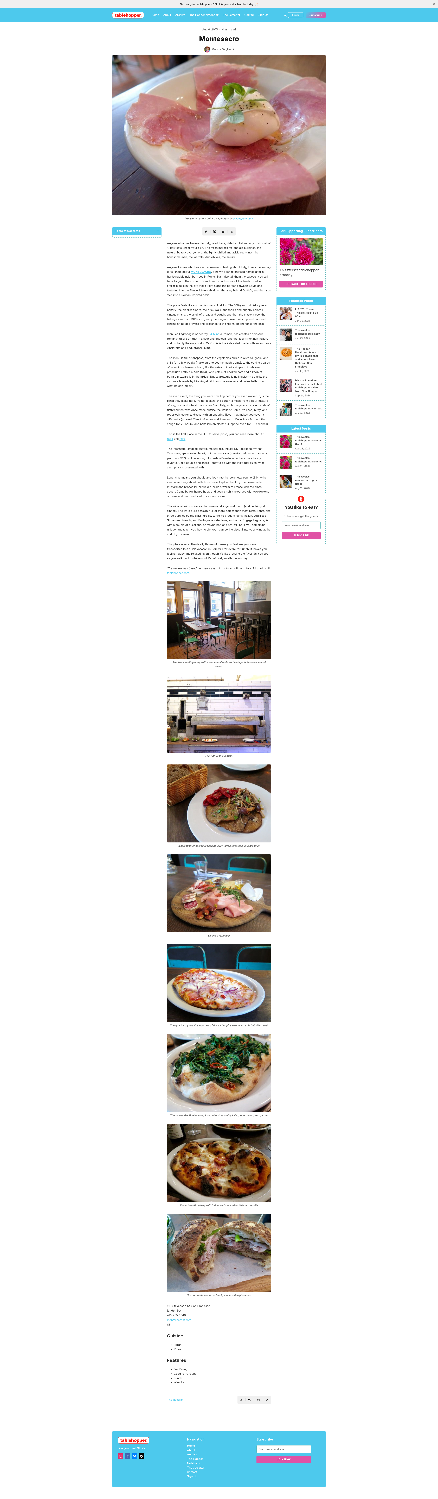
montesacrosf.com (179, 1320)
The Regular (175, 1399)
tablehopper (198, 1492)
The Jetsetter (231, 15)
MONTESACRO (201, 271)
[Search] (285, 15)
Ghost (227, 1492)
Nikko (251, 1492)
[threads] (141, 1456)
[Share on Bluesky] (214, 232)
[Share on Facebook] (206, 231)
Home (155, 15)
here (170, 438)
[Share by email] (223, 231)
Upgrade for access (301, 284)
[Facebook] (127, 1456)
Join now (284, 1459)
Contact (249, 15)
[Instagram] (120, 1456)
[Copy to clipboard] (232, 232)
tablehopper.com (242, 218)
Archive (180, 15)
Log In (296, 15)
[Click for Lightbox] (219, 620)
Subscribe (316, 15)
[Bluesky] (134, 1456)
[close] (434, 4)
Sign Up (263, 15)
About (167, 15)
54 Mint (214, 334)
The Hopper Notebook (204, 15)
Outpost (237, 1492)
